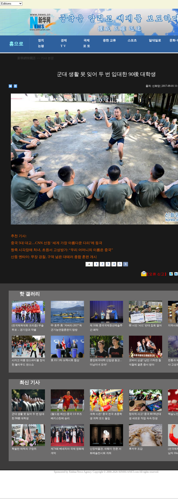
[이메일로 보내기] (10, 86)
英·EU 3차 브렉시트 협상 (65, 360)
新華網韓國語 (26, 58)
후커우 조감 (136, 448)
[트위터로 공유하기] (176, 274)
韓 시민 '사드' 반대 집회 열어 (145, 325)
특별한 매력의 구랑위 (24, 448)
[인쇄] (15, 86)
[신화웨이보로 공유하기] (171, 274)
